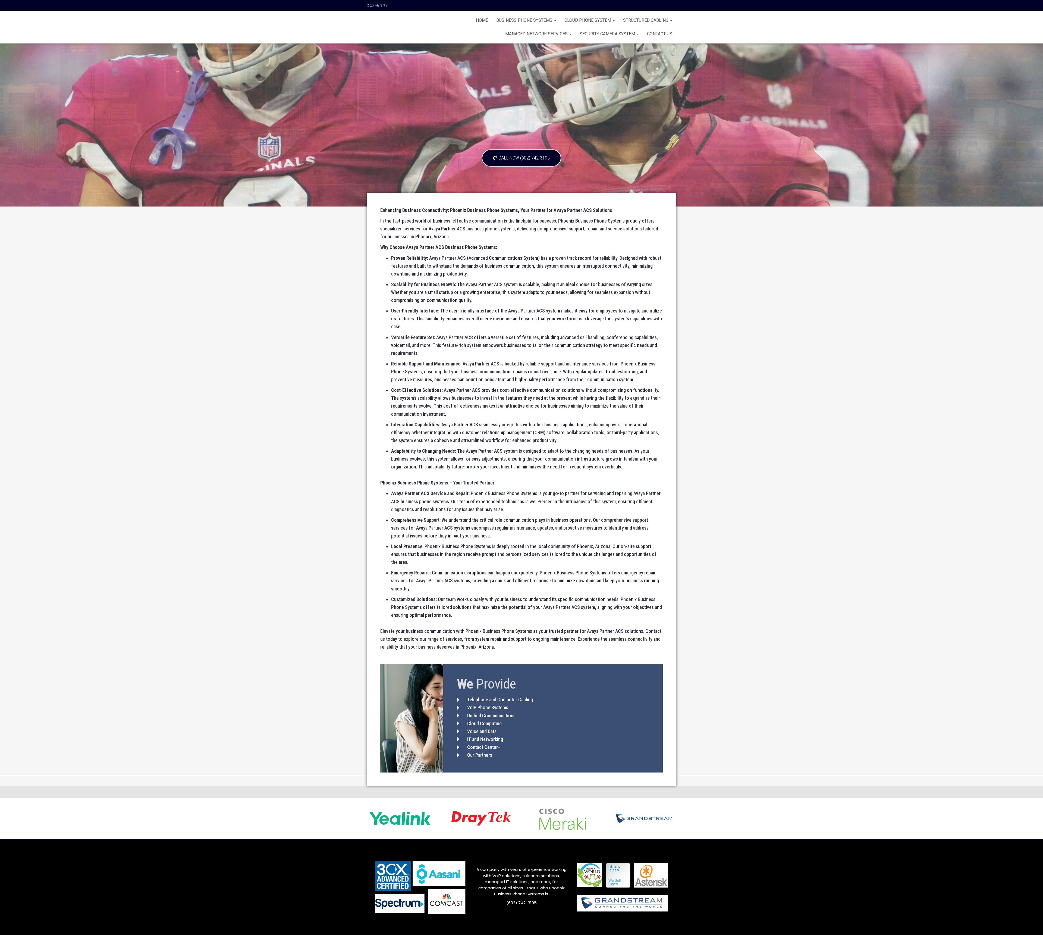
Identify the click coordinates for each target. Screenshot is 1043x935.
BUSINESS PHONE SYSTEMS (525, 20)
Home (482, 20)
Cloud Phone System (588, 20)
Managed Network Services (537, 33)
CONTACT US (659, 33)
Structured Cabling (646, 20)
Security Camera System (608, 33)
